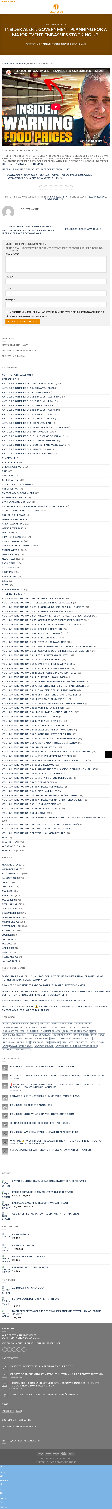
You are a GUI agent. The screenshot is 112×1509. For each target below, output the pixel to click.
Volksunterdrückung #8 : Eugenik (24, 813)
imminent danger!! (14, 537)
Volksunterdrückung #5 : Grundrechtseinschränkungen (39, 795)
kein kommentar (12, 541)
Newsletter (10, 554)
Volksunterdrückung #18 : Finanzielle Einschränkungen (39, 690)
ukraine (55, 1042)
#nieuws (44, 1024)
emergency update (14, 497)
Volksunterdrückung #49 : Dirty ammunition (31, 791)
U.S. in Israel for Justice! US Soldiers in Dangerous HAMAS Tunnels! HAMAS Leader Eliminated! (52, 978)
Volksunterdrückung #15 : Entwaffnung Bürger (34, 677)
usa (64, 1042)
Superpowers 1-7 (13, 589)
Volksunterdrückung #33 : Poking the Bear (30, 716)
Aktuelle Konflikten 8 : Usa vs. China (26, 449)
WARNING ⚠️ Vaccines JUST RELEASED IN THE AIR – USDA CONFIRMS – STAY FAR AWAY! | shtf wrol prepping (56, 1142)
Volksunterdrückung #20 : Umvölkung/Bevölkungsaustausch (43, 703)
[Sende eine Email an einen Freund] (51, 187)
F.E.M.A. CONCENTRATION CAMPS (21, 510)
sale (18, 1411)
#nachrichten (21, 1024)
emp (36, 1031)
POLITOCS (8, 567)
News (52, 1458)
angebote (8, 1411)
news (101, 1035)
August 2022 (10, 930)
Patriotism (9, 563)
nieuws (29, 1038)
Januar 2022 (9, 961)
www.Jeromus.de (44, 1046)
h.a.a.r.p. (20, 1035)
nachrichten (80, 1035)
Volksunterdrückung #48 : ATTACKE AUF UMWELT (33, 786)
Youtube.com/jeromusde (16, 1050)
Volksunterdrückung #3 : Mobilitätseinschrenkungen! (38, 712)
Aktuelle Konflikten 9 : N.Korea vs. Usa (27, 453)
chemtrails (31, 1027)
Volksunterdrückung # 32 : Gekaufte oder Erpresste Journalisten (45, 650)
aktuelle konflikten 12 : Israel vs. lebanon (30, 401)
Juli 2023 (7, 882)
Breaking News (11, 466)
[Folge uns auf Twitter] (14, 1349)
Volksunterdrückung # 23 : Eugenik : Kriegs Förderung (37, 611)
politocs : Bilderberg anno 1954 (31, 1105)
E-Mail (9, 288)
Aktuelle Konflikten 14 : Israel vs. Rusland (30, 409)
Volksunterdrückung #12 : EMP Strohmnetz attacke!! (37, 664)
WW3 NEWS (9, 850)
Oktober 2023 (11, 869)
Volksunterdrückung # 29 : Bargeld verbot (30, 637)
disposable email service (18, 991)
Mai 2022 (7, 943)
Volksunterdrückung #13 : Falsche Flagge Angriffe (35, 668)
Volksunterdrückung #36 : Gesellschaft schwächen (36, 729)
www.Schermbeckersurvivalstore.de (76, 1046)
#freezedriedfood (96, 197)
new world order (12, 1038)
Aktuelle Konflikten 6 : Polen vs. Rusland (29, 440)
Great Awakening (13, 523)
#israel (7, 1024)
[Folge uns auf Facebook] (4, 1349)
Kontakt (62, 1458)
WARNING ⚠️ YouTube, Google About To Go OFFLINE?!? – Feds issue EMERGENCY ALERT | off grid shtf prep (54, 1008)
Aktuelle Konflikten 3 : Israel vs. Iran (26, 423)
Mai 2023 (7, 891)
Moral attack (11, 550)
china (43, 1027)
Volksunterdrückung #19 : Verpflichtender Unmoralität (39, 694)
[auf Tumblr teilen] (66, 187)
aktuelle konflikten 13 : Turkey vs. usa (27, 405)
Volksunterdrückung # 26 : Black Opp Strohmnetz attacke (41, 624)
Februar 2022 (10, 956)
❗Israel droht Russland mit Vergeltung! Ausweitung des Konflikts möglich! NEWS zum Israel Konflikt (56, 993)
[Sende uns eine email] (19, 1349)
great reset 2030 (12, 528)
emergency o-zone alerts (19, 493)
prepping (77, 1038)
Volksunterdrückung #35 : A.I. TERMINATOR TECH (33, 725)
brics (5, 471)
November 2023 (11, 864)
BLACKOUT (8, 458)
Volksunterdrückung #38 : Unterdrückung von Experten (39, 738)
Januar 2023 (9, 908)
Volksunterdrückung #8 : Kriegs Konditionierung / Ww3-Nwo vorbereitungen (53, 817)
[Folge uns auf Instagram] (9, 1349)
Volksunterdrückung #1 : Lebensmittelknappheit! (35, 655)
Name (9, 277)
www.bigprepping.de (21, 1046)
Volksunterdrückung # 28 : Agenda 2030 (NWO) (32, 633)
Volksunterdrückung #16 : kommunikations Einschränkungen (43, 681)
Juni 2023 (7, 886)
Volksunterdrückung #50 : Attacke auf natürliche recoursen (42, 799)
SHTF (5, 585)
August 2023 (10, 878)
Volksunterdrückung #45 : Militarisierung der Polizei (37, 777)
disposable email (13, 976)
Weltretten (10, 841)
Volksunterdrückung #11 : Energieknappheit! (31, 659)
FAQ (70, 1458)
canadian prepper (12, 1027)
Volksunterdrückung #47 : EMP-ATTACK (27, 782)
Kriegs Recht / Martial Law (19, 545)
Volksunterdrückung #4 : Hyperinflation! (29, 747)
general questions (14, 519)
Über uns (44, 1458)
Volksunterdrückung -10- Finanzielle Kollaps (32, 598)
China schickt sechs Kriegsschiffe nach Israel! (40, 1123)
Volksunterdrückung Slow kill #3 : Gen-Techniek (34, 833)
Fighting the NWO (13, 515)
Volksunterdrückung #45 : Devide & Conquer (31, 773)
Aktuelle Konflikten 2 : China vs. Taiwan (28, 418)
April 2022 (8, 948)
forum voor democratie (76, 1031)
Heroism (7, 532)
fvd (94, 1031)
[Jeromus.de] (56, 9)
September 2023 (12, 873)
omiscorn (64, 1038)
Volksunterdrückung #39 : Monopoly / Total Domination (40, 742)
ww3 (5, 1046)
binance (7, 985)
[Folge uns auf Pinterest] (24, 1349)
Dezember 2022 (11, 913)
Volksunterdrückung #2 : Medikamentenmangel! (34, 699)
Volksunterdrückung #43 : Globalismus (28, 764)
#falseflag (9, 379)
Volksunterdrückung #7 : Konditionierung (30, 808)
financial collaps (51, 1031)
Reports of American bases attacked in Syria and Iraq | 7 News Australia (57, 1075)
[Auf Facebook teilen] (41, 187)
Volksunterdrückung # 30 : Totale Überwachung (34, 642)
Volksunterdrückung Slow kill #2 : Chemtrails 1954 (36, 828)
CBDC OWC (8, 475)
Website (10, 300)
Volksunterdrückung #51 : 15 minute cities (30, 804)
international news (39, 1035)
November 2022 (11, 917)
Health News (10, 1006)
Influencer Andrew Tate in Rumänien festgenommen (51, 985)
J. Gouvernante (78, 44)
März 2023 (8, 899)
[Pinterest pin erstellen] (56, 187)
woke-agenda (11, 846)
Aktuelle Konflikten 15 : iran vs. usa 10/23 (29, 414)
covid (63, 1027)
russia (88, 1038)
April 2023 (8, 895)
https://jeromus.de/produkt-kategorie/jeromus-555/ (36, 169)
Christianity (10, 479)
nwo (53, 1038)
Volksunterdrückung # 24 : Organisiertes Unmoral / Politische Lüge (47, 615)
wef (71, 1042)
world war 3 (97, 1042)
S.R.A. (5, 580)
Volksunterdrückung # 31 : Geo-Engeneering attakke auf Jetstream (46, 646)
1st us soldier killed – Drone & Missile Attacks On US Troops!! (50, 1149)
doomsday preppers (13, 1031)
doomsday (83, 1027)
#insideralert (52, 199)
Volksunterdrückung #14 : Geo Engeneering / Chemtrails (39, 672)
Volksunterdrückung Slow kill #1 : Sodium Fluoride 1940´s (40, 824)
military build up (62, 1035)
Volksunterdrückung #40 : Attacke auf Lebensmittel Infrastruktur (46, 751)
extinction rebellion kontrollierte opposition (34, 506)
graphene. (8, 1035)
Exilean (7, 1000)
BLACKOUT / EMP (12, 462)
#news (34, 1024)
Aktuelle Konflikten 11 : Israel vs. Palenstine (31, 396)
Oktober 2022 (11, 921)
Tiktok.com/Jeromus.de (16, 1042)
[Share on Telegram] (71, 187)
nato (93, 1035)
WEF (4, 837)
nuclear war (42, 1038)
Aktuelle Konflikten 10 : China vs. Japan (28, 388)
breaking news (83, 1024)
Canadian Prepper (13, 63)
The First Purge (12, 593)
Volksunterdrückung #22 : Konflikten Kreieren (33, 707)
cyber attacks (11, 488)
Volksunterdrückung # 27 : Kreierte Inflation (32, 629)
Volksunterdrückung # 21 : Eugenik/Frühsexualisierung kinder (43, 607)
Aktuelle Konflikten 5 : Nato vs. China (27, 431)
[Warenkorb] (108, 9)
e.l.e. (29, 1031)
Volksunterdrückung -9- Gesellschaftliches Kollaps (37, 602)
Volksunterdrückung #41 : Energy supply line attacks (37, 756)
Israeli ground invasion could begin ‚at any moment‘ (51, 1000)
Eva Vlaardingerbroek (16, 501)
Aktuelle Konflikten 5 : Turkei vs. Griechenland (33, 436)
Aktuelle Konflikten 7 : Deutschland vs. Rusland (34, 445)
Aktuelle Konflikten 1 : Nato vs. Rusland (28, 383)
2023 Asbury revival (62, 1024)
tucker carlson (40, 1042)
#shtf (64, 199)
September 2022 (12, 926)
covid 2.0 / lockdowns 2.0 (18, 484)
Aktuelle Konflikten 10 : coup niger (25, 392)
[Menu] (3, 8)
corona (53, 1027)
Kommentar (13, 254)
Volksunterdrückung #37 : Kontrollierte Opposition (37, 734)
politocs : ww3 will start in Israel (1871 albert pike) (44, 1132)
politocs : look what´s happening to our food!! (42, 1066)
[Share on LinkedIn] (61, 187)
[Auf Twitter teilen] (46, 187)
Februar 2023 (10, 904)
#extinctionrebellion (16, 374)
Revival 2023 (9, 576)
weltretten (82, 1042)
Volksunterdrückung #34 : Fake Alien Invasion (32, 721)
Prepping (62, 25)
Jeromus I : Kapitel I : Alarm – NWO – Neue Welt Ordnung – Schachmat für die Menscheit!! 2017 (51, 176)
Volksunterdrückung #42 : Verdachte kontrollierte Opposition (44, 760)
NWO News (50, 25)
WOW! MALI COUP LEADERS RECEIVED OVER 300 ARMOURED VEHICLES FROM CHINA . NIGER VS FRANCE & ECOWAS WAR (28, 229)
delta (72, 1027)
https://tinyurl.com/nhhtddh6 (22, 163)
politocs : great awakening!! (84, 229)
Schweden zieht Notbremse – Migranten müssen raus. (45, 1096)
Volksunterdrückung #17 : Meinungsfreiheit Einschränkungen (43, 685)
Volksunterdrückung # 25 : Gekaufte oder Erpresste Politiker (42, 620)
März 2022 (8, 952)
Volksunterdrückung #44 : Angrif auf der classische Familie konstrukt (49, 769)
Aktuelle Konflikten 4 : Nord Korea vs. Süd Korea (34, 427)
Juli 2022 (7, 934)
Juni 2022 (7, 939)
